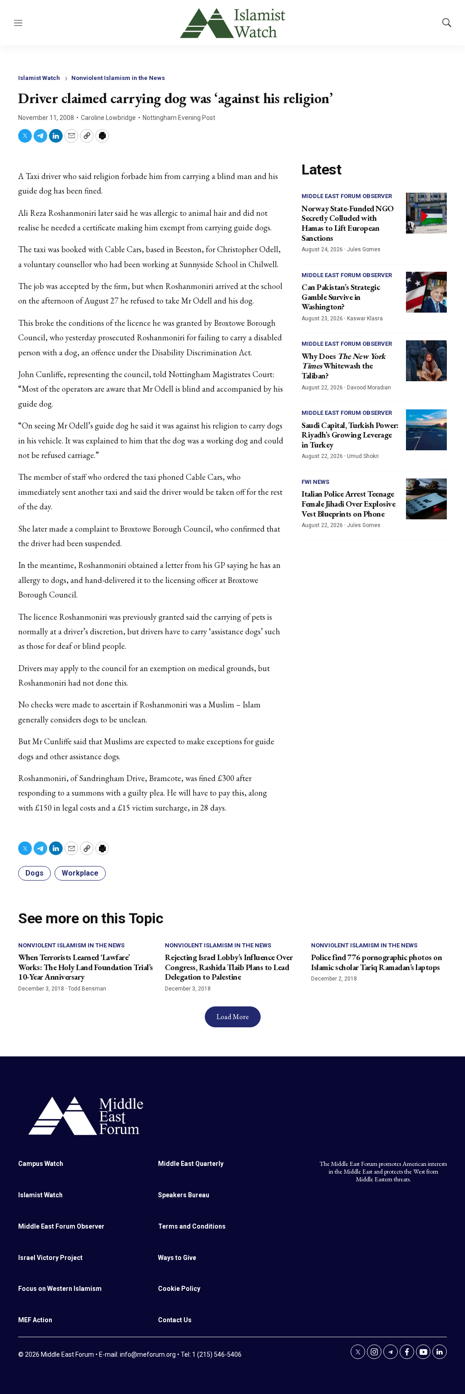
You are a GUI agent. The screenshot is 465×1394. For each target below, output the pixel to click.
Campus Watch (40, 1163)
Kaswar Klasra (365, 318)
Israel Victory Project (50, 1257)
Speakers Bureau (183, 1195)
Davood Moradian (369, 387)
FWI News (315, 481)
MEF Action (35, 1320)
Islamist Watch (39, 78)
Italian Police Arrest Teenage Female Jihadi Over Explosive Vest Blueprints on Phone (348, 503)
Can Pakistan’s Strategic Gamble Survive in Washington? (341, 297)
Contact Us (175, 1320)
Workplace (80, 873)
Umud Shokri (363, 456)
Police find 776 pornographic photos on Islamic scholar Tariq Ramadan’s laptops (376, 962)
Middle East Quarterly (190, 1163)
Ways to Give (177, 1257)
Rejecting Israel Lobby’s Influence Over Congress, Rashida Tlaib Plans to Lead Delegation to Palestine (229, 967)
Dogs (34, 873)
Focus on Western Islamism (60, 1288)
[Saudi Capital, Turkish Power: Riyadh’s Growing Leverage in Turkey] (426, 429)
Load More (233, 1016)
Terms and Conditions (192, 1226)
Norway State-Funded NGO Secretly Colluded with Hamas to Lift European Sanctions (348, 223)
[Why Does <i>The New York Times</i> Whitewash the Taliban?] (426, 360)
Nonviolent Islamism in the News (118, 78)
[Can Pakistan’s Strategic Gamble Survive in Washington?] (426, 292)
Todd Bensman (87, 989)
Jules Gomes (364, 249)
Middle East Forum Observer (347, 196)
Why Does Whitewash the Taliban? (344, 366)
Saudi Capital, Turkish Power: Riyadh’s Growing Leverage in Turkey (350, 435)
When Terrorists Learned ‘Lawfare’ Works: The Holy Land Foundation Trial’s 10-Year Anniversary (85, 967)
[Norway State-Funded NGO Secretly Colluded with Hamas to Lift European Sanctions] (426, 213)
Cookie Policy (179, 1288)
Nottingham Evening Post (179, 117)
